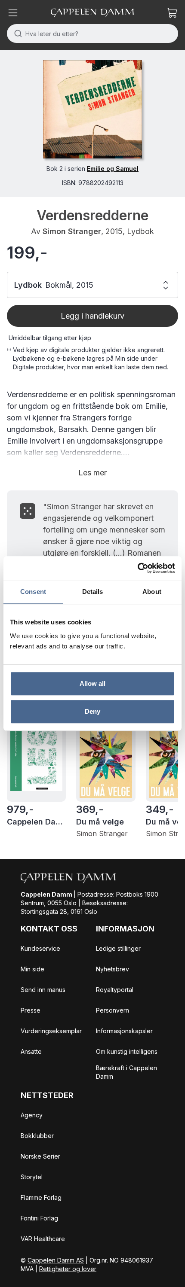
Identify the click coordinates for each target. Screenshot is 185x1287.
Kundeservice (40, 948)
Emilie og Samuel (113, 168)
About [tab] (151, 591)
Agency (32, 1115)
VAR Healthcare (43, 1238)
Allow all (93, 683)
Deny (92, 711)
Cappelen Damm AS (56, 1260)
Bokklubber (37, 1135)
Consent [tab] (33, 591)
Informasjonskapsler (124, 1030)
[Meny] (13, 13)
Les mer (92, 472)
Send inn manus (43, 989)
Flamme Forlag (41, 1197)
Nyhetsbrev (112, 969)
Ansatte (31, 1051)
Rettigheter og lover (67, 1268)
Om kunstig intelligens (126, 1051)
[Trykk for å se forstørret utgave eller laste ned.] (92, 109)
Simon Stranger (72, 231)
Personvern (112, 1010)
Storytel (32, 1177)
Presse (30, 1010)
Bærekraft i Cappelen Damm (126, 1072)
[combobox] (92, 33)
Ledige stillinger (118, 948)
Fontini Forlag (39, 1218)
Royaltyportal (114, 989)
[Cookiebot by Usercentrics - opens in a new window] (137, 568)
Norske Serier (40, 1156)
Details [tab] (92, 591)
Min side (32, 969)
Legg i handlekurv (92, 315)
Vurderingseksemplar (51, 1030)
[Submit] (16, 33)
